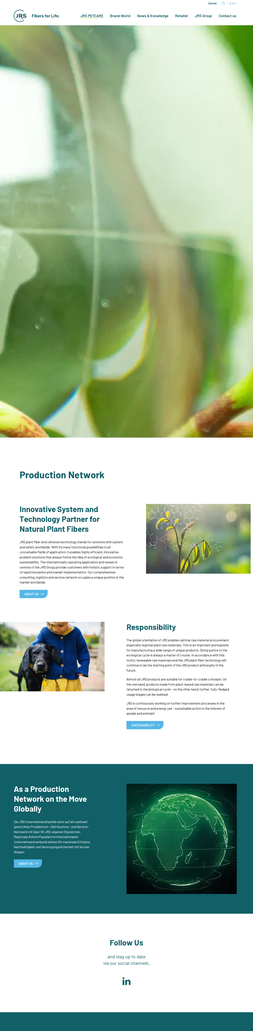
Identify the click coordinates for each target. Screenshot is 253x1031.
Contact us (227, 16)
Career (212, 3)
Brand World (120, 16)
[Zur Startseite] (36, 15)
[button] (126, 981)
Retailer (181, 16)
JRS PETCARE (91, 16)
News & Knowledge (152, 16)
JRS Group (203, 16)
